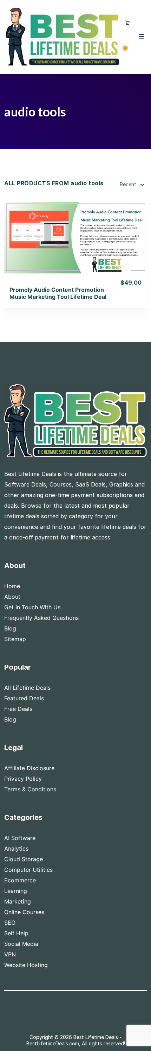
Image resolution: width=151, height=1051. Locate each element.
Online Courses (24, 912)
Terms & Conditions (30, 789)
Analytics (16, 848)
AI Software (19, 837)
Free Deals (18, 708)
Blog (10, 628)
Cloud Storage (23, 859)
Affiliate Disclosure (29, 768)
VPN (10, 954)
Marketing (17, 901)
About (12, 596)
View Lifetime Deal (75, 246)
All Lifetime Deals (27, 687)
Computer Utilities (28, 869)
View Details (76, 228)
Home (12, 586)
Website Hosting (26, 964)
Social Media (21, 943)
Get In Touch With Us (32, 607)
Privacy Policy (23, 778)
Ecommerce (20, 880)
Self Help (16, 933)
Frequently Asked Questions (41, 617)
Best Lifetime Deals (95, 1037)
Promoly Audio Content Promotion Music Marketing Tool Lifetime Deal (57, 293)
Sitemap (15, 638)
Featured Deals (24, 698)
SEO (9, 922)
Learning (15, 890)
